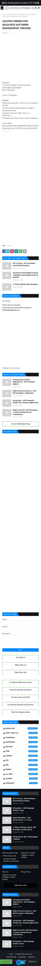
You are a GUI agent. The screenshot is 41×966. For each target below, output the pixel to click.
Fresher (18, 747)
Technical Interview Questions (20, 690)
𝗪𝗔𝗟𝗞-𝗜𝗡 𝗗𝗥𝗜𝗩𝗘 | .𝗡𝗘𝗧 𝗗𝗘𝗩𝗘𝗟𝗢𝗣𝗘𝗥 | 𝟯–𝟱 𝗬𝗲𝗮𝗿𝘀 (22, 819)
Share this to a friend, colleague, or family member (28, 855)
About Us (5, 872)
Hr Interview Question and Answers (20, 705)
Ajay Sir (6, 33)
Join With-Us (20, 657)
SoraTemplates (14, 960)
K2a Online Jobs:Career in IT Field (20, 2)
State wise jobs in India (10, 853)
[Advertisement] (20, 42)
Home (4, 14)
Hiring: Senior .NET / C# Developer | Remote (25, 838)
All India (18, 774)
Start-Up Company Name (20, 712)
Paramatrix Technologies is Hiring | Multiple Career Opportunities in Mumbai (25, 275)
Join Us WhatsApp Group (20, 424)
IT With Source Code (9, 856)
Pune (18, 751)
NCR (18, 760)
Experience (18, 742)
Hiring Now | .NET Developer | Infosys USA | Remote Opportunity (25, 401)
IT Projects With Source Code (20, 682)
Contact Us (31, 957)
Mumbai (9, 14)
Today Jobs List (20, 665)
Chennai (18, 756)
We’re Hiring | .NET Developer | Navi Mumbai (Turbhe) (24, 264)
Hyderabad (18, 737)
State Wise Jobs (20, 672)
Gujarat (18, 778)
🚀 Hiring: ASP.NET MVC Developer (25, 284)
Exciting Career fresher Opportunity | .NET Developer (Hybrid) (24, 382)
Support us (32, 961)
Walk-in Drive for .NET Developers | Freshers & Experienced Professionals (25, 412)
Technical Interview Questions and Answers (11, 860)
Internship (18, 783)
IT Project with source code (23, 954)
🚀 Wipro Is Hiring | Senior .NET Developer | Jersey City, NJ (24, 828)
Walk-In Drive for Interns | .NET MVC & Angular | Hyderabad (24, 392)
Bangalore (18, 728)
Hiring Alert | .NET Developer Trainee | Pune (23, 809)
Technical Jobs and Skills (20, 697)
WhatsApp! (6, 961)
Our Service (22, 957)
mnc (18, 765)
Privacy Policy (26, 872)
